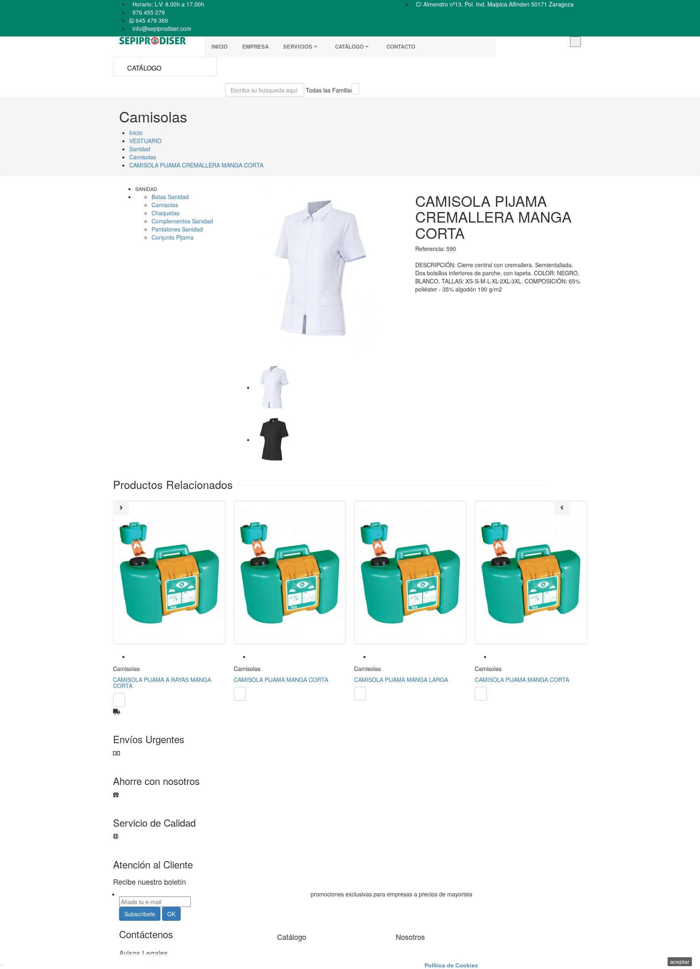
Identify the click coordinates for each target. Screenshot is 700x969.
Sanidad (146, 188)
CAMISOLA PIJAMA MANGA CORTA (281, 679)
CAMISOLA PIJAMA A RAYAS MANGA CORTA (162, 682)
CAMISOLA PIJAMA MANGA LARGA (401, 679)
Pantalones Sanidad (177, 229)
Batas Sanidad (170, 197)
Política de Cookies (451, 965)
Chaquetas (165, 213)
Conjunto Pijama (173, 237)
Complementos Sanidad (182, 221)
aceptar (679, 961)
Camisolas (165, 205)
